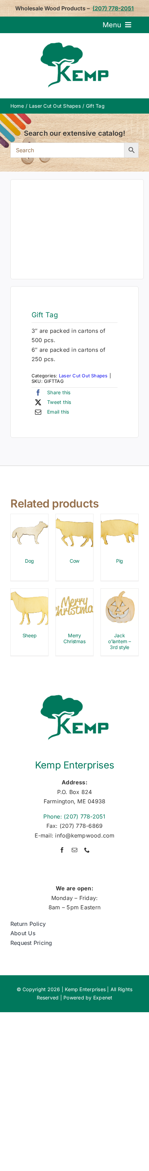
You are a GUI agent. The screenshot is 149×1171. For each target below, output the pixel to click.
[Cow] (74, 518)
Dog (29, 561)
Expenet (103, 997)
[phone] (87, 850)
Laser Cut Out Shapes (83, 375)
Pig (119, 561)
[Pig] (119, 518)
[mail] (74, 850)
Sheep (30, 635)
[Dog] (29, 518)
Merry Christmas (74, 638)
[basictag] (77, 229)
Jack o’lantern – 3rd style (119, 641)
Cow (74, 561)
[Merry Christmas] (74, 593)
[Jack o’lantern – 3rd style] (119, 593)
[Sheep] (29, 593)
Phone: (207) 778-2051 (74, 816)
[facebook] (62, 850)
